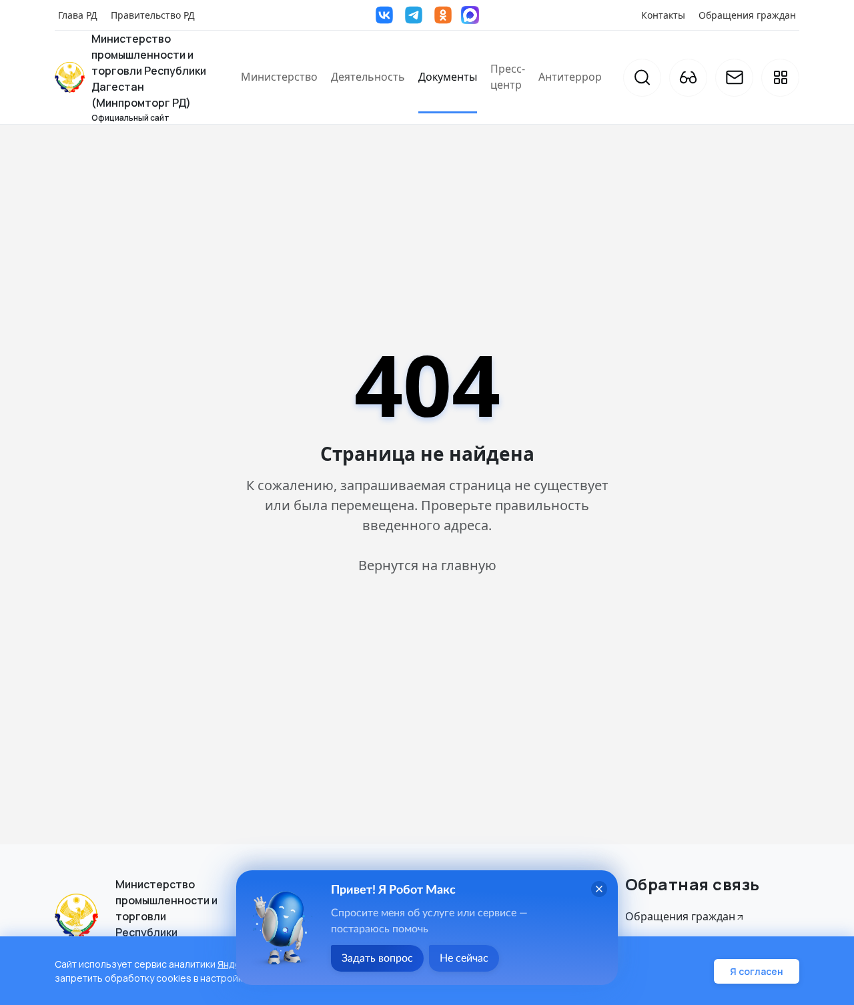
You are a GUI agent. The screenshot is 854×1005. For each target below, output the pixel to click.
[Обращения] (734, 78)
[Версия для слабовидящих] (688, 78)
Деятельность (368, 76)
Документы (447, 76)
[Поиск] (642, 78)
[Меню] (780, 78)
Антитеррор (570, 76)
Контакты (663, 15)
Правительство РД (153, 15)
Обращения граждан (747, 15)
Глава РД (77, 15)
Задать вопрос (377, 958)
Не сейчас (464, 958)
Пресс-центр (507, 76)
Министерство (279, 76)
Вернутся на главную (427, 565)
